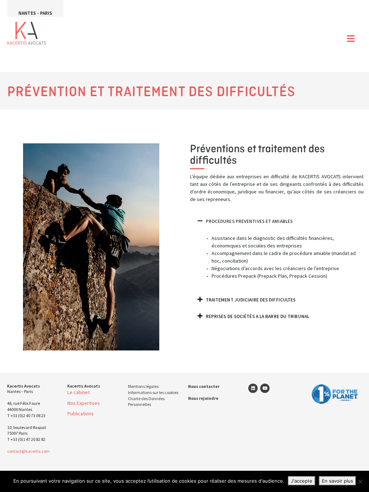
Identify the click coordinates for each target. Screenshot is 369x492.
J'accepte (301, 481)
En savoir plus (337, 481)
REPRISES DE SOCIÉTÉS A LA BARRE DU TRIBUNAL (257, 316)
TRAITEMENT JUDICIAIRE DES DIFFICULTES (251, 300)
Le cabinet (78, 392)
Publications (80, 413)
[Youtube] (265, 388)
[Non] (360, 481)
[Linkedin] (253, 388)
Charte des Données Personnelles (146, 401)
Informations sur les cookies (153, 392)
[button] (277, 221)
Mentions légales (143, 386)
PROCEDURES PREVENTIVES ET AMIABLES (249, 221)
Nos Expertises (83, 403)
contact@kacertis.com (28, 451)
